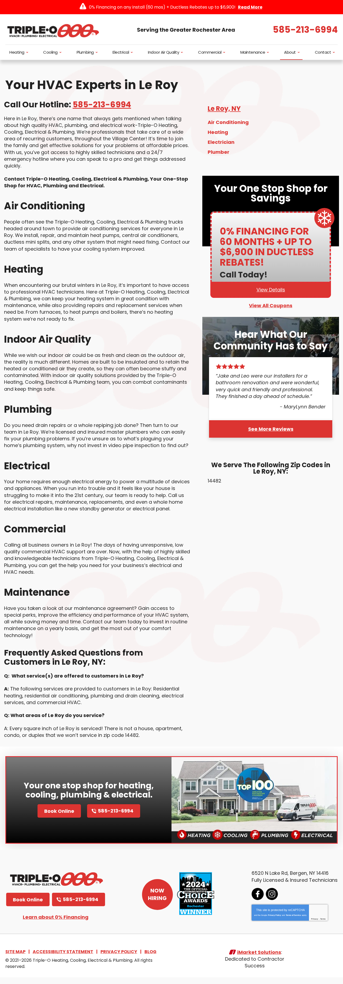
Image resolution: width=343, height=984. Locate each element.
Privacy (314, 919)
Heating (218, 132)
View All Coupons (270, 305)
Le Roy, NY (224, 108)
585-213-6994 (305, 29)
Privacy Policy (274, 915)
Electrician (221, 142)
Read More (250, 7)
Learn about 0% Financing (55, 917)
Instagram (272, 894)
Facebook (258, 894)
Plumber (218, 152)
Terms (323, 919)
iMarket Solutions (259, 952)
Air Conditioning (228, 122)
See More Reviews (270, 429)
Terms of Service (293, 915)
